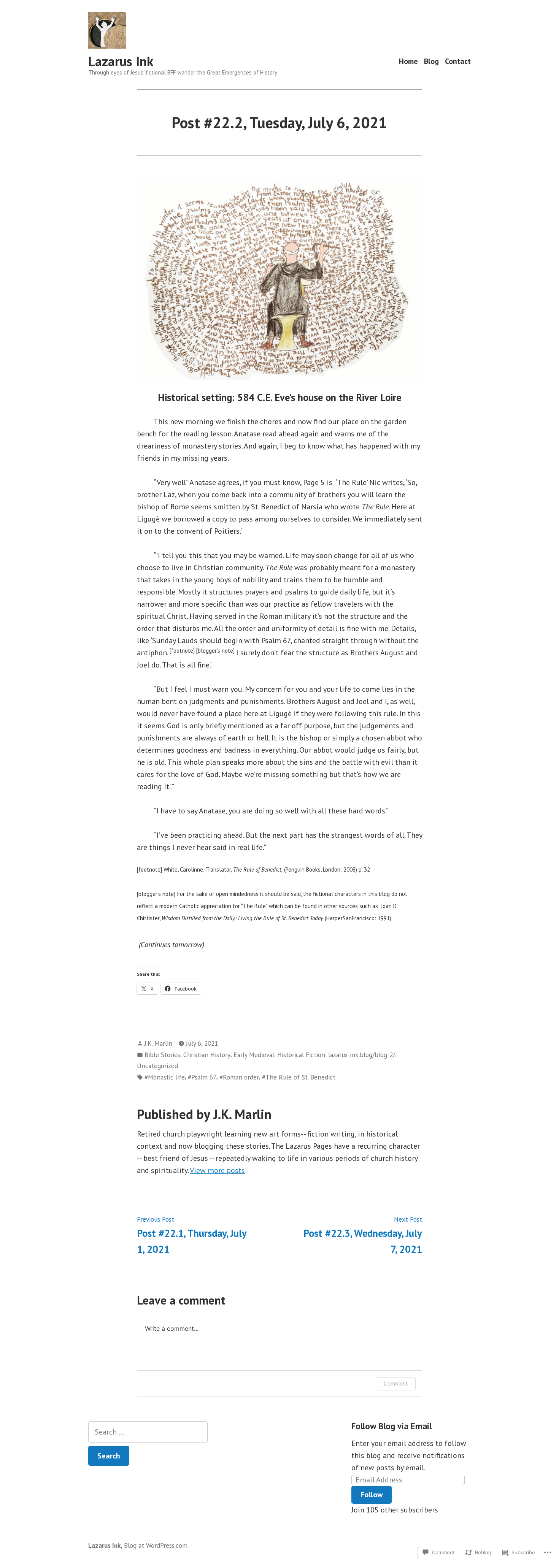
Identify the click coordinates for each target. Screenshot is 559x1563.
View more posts (217, 1170)
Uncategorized (157, 1065)
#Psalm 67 (202, 1077)
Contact (458, 61)
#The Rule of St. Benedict (298, 1077)
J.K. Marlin (158, 1043)
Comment (396, 1383)
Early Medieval (253, 1054)
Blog (431, 61)
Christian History (206, 1054)
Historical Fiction (301, 1054)
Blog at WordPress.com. (156, 1545)
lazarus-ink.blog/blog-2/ (361, 1054)
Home (408, 61)
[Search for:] (148, 1432)
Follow (371, 1495)
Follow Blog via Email (391, 1425)
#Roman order (239, 1077)
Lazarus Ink (120, 61)
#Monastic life (165, 1077)
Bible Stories (162, 1054)
